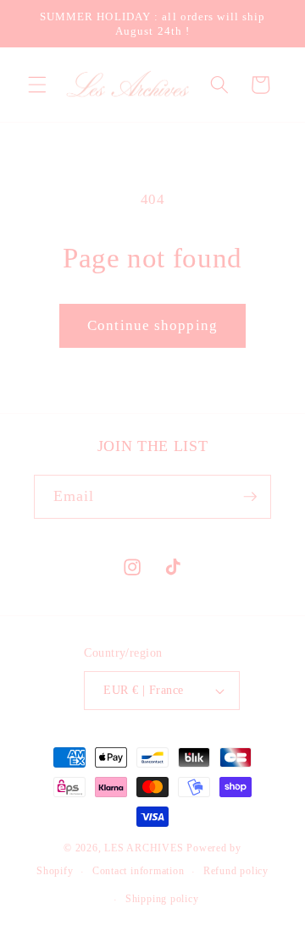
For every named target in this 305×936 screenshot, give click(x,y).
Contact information (138, 871)
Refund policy (236, 871)
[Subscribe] (250, 497)
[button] (37, 84)
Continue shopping (152, 325)
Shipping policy (162, 899)
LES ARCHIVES (143, 848)
